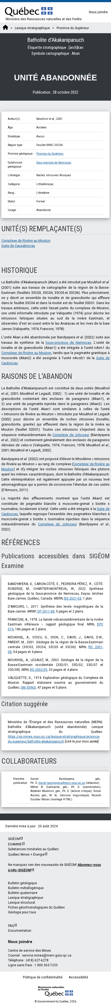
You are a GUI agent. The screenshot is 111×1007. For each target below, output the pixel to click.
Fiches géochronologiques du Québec (36, 907)
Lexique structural (21, 902)
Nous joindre (98, 12)
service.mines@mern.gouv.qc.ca (46, 955)
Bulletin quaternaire (22, 893)
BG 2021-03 (72, 598)
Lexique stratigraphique (25, 898)
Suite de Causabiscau (18, 246)
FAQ (11, 926)
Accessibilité (78, 977)
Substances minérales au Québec (33, 849)
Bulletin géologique (22, 883)
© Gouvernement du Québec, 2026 (55, 1001)
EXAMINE (15, 844)
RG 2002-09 (38, 670)
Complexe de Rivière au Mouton (25, 241)
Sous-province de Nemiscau (53, 162)
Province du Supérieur (50, 153)
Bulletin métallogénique (26, 888)
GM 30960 (28, 687)
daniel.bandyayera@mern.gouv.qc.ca (62, 782)
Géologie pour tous (22, 912)
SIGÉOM (14, 839)
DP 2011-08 (45, 611)
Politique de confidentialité (43, 977)
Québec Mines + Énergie (26, 854)
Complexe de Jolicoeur (71, 435)
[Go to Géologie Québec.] (5, 28)
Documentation (19, 931)
